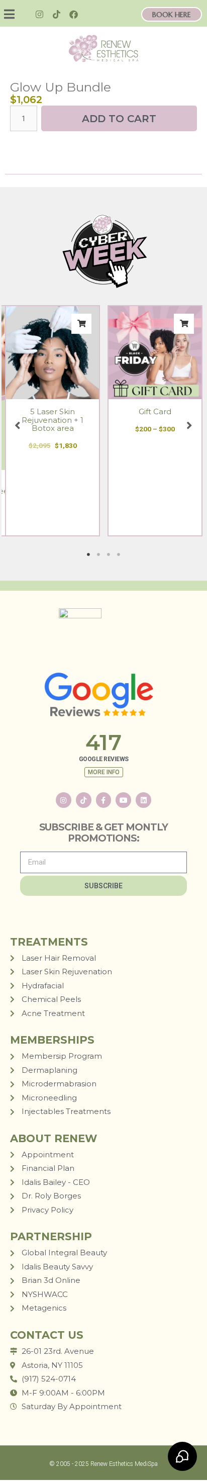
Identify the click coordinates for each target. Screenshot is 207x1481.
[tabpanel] (53, 420)
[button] (15, 14)
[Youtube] (123, 800)
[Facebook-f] (104, 800)
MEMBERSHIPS (52, 1040)
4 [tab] (119, 554)
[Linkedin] (143, 800)
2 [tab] (98, 554)
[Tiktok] (56, 14)
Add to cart (119, 119)
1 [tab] (88, 554)
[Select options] (184, 324)
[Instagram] (39, 14)
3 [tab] (109, 554)
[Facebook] (73, 14)
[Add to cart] (81, 324)
